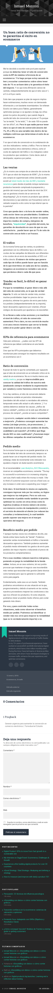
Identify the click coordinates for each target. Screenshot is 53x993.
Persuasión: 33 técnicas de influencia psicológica (24, 894)
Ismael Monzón (26, 6)
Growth (20, 679)
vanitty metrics (9, 379)
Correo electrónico (11, 798)
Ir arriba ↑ (45, 989)
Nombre (7, 787)
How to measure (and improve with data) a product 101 (26, 877)
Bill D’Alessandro (41, 468)
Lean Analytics (27, 468)
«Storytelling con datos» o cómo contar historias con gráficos (25, 952)
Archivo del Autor (11, 665)
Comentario (8, 751)
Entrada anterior (13, 687)
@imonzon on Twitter (22, 665)
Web (5, 810)
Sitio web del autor (16, 665)
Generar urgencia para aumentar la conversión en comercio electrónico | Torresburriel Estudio (26, 724)
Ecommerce (11, 679)
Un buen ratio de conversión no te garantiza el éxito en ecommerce (26, 35)
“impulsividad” (19, 224)
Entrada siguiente (14, 691)
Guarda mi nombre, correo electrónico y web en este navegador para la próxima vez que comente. (25, 823)
